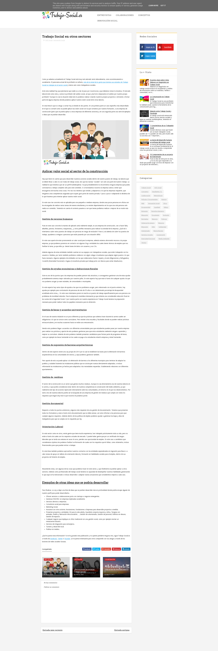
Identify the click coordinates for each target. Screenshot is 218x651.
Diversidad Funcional (148, 239)
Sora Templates (99, 644)
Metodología (158, 195)
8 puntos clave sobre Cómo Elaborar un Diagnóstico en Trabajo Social (159, 82)
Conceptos (144, 15)
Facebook (53, 539)
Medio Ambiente (164, 239)
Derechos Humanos (157, 211)
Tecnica (143, 242)
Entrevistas (104, 15)
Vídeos (166, 207)
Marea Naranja (158, 231)
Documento (155, 215)
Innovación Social (107, 20)
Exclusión (166, 215)
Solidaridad (162, 227)
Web (142, 203)
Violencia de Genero (148, 223)
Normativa (144, 219)
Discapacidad (145, 207)
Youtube (67, 539)
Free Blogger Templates (115, 644)
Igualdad (157, 207)
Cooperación (161, 235)
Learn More (153, 5)
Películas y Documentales (149, 199)
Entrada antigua (121, 630)
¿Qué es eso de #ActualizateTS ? (116, 570)
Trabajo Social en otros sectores (53, 570)
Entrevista (144, 211)
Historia (163, 199)
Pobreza (164, 219)
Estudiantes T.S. (157, 191)
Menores (161, 223)
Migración (144, 227)
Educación (144, 215)
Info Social (48, 40)
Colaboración (145, 195)
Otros (165, 203)
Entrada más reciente (52, 630)
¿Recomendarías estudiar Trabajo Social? (84, 570)
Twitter (60, 539)
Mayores (155, 219)
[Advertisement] (86, 61)
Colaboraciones (125, 15)
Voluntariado (145, 231)
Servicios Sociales (147, 235)
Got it (163, 5)
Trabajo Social (146, 188)
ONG (153, 227)
